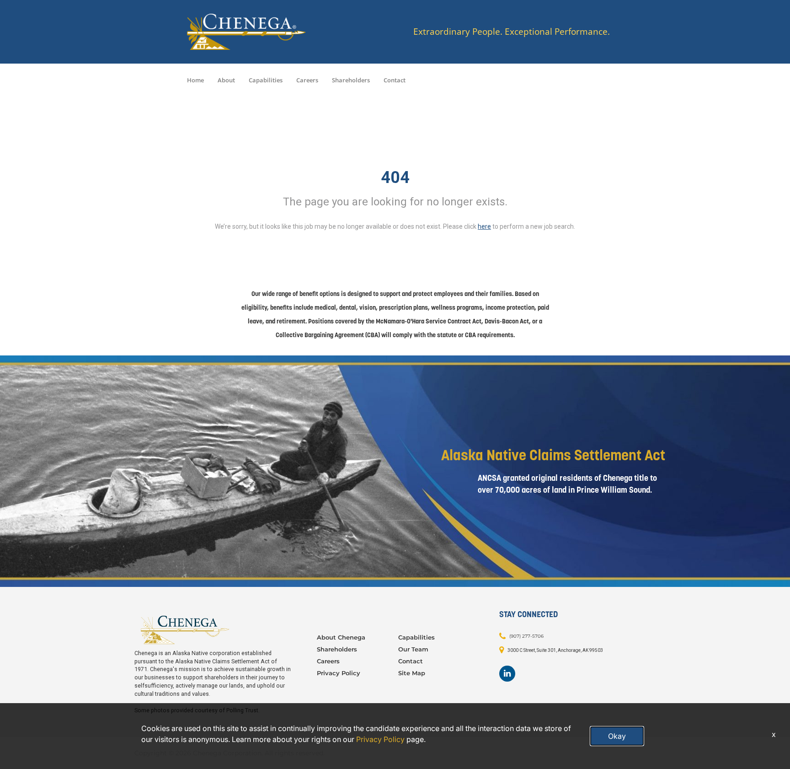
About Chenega (341, 637)
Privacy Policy (338, 673)
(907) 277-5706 (526, 636)
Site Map (411, 673)
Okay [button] (617, 736)
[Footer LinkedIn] (507, 674)
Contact (395, 80)
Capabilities (266, 80)
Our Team (413, 649)
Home (195, 80)
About (226, 80)
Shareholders (351, 80)
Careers (307, 80)
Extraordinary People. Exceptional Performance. (511, 31)
